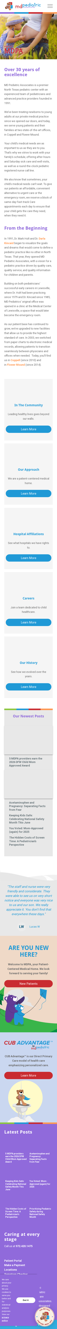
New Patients (28, 984)
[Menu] (48, 6)
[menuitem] (48, 6)
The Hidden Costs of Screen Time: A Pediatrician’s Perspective (27, 841)
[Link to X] (23, 1253)
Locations (10, 1269)
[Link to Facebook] (8, 1253)
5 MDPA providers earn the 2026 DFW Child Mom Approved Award (25, 762)
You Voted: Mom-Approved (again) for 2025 (26, 830)
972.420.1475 (24, 1246)
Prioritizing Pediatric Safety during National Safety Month (40, 1213)
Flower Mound (16, 364)
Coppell (15, 360)
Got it (26, 1300)
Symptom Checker (16, 1274)
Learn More (28, 429)
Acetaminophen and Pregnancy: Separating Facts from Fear (27, 806)
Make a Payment (14, 1265)
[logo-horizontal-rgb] (22, 6)
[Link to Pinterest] (15, 1253)
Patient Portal (13, 1260)
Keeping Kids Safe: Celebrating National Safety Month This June (26, 819)
